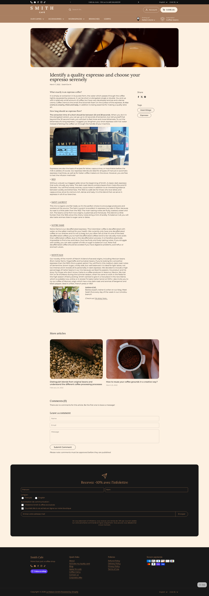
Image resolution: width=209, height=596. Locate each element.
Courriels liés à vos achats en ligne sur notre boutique (47, 508)
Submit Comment (63, 447)
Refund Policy (114, 561)
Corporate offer (75, 578)
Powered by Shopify (69, 592)
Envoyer (181, 514)
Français (28, 498)
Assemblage (145, 110)
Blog (71, 566)
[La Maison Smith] (41, 10)
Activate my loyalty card (79, 564)
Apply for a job (75, 569)
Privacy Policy (114, 566)
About (72, 561)
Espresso (144, 115)
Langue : (24, 495)
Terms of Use (113, 569)
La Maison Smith (53, 592)
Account (153, 10)
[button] (168, 9)
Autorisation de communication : (35, 502)
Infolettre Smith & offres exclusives (39, 505)
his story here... (101, 298)
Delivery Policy (114, 564)
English (41, 498)
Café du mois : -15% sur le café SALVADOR (104, 2)
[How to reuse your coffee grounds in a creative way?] (132, 359)
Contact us (74, 575)
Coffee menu (75, 572)
